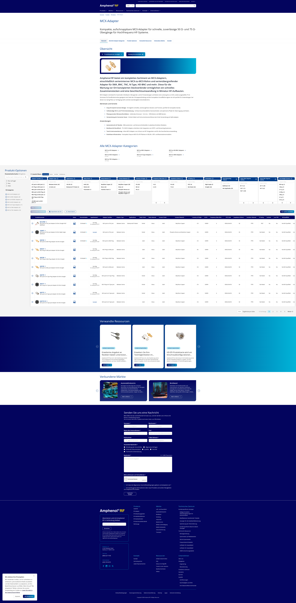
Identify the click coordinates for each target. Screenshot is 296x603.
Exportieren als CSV (56, 211)
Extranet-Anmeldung (175, 593)
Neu (9, 183)
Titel (150, 430)
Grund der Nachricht (130, 444)
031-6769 (42, 222)
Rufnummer (127, 437)
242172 (42, 292)
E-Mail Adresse (153, 437)
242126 (42, 240)
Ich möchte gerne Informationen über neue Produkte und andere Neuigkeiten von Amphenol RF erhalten (147, 488)
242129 (42, 266)
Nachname (152, 423)
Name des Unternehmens (132, 430)
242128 (42, 257)
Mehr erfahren (126, 396)
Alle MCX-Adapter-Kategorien (116, 41)
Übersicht (103, 41)
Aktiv (9, 186)
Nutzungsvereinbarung (135, 593)
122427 (42, 230)
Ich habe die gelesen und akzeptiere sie (148, 485)
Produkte (107, 14)
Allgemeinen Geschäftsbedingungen (144, 485)
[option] (38, 184)
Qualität (146, 449)
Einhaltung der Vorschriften (134, 447)
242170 (42, 275)
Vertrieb (154, 449)
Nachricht (127, 455)
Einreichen (107, 528)
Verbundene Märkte (159, 41)
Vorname (127, 423)
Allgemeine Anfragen (152, 447)
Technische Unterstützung (133, 451)
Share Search (71, 211)
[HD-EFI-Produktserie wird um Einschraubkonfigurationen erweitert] (147, 346)
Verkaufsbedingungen (121, 593)
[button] (156, 202)
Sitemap (160, 593)
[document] (20, 587)
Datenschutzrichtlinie (114, 536)
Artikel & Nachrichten (108, 348)
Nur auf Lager (12, 181)
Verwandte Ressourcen (145, 41)
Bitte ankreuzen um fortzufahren (134, 475)
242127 (42, 249)
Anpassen (17, 596)
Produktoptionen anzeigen (112, 54)
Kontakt (169, 41)
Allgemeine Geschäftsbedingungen (109, 538)
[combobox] (127, 440)
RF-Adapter (113, 14)
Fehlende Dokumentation (133, 449)
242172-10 (43, 301)
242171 (42, 284)
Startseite (102, 14)
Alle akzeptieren (29, 596)
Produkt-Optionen (132, 41)
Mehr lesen (106, 365)
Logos (165, 593)
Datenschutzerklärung (149, 593)
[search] (16, 177)
